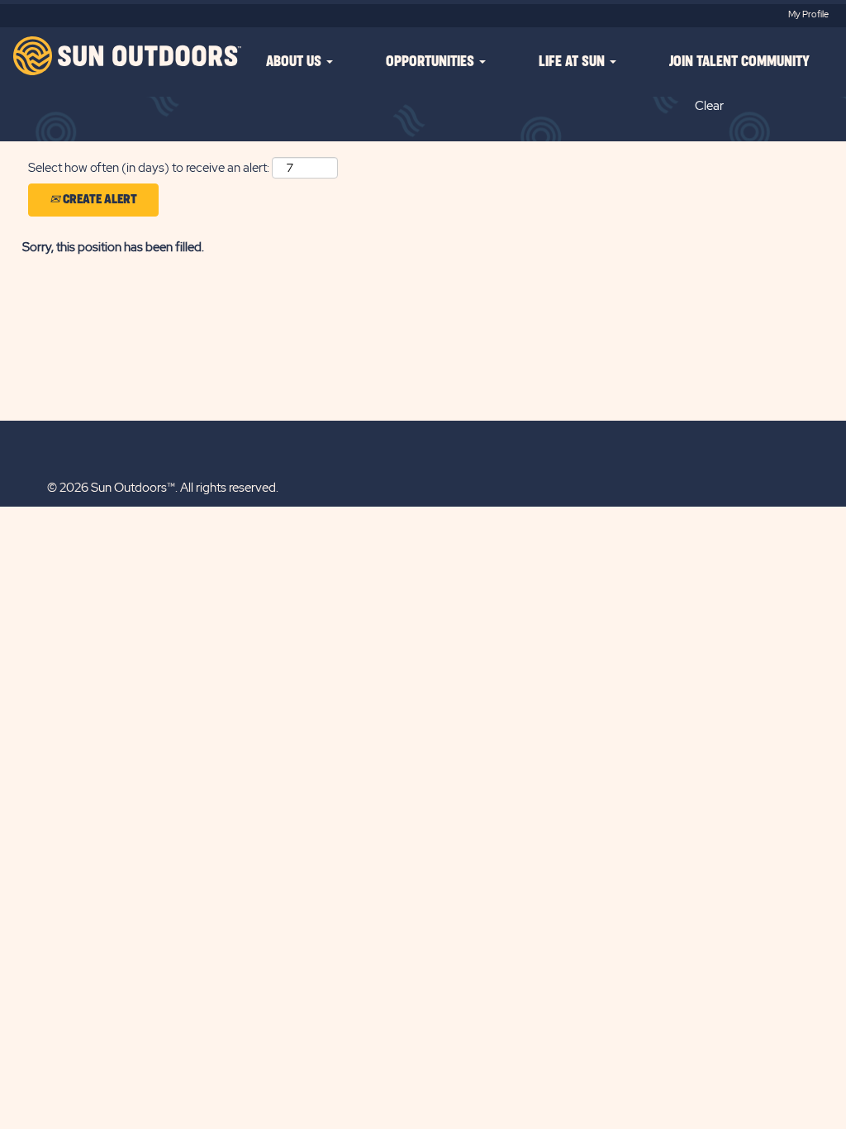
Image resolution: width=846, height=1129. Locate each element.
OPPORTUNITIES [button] (432, 62)
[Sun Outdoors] (125, 56)
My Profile (808, 14)
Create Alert (98, 199)
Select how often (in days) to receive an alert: (148, 168)
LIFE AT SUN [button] (573, 62)
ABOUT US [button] (295, 62)
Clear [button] (709, 106)
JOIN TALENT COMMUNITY (739, 62)
